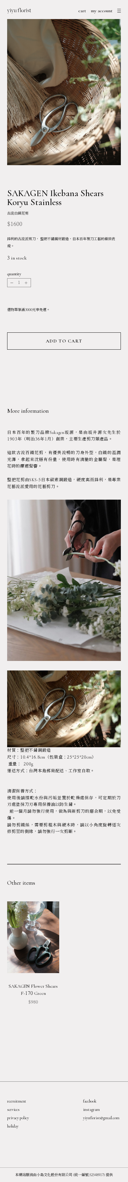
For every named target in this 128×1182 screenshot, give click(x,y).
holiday (12, 1126)
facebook (89, 1101)
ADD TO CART (64, 341)
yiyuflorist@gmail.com (101, 1117)
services (13, 1109)
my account (102, 11)
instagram (91, 1109)
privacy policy (18, 1117)
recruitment (16, 1101)
